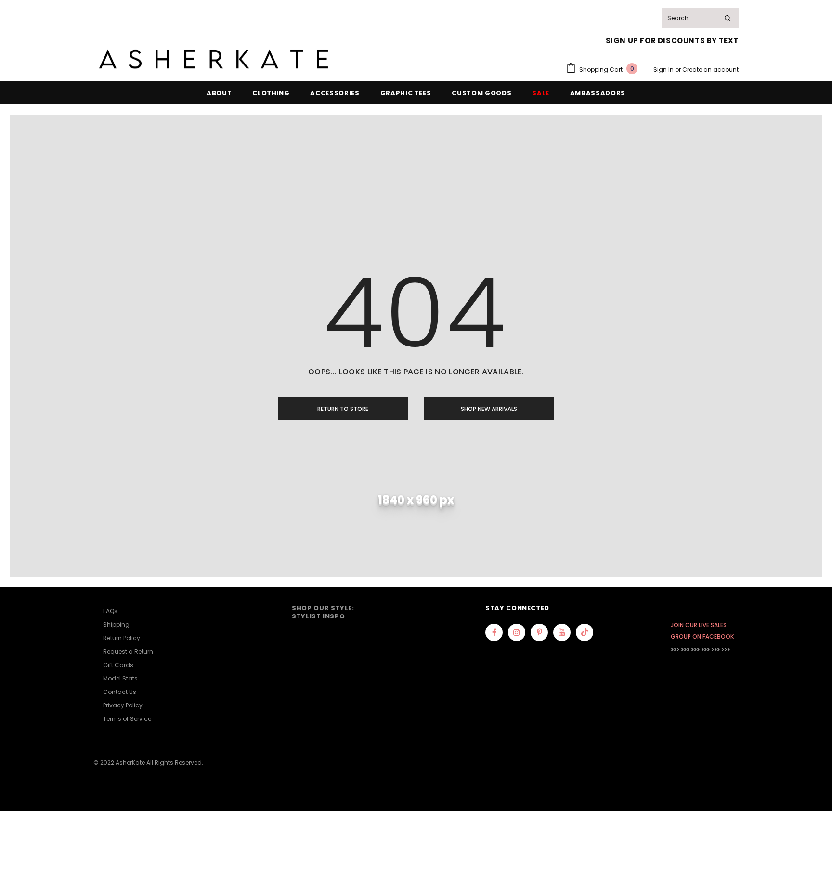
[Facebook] (494, 632)
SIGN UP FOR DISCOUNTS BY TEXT (672, 41)
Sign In (664, 69)
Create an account (710, 69)
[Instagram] (516, 632)
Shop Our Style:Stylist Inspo (323, 611)
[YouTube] (562, 632)
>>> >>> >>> (685, 649)
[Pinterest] (539, 632)
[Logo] (213, 59)
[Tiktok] (584, 632)
